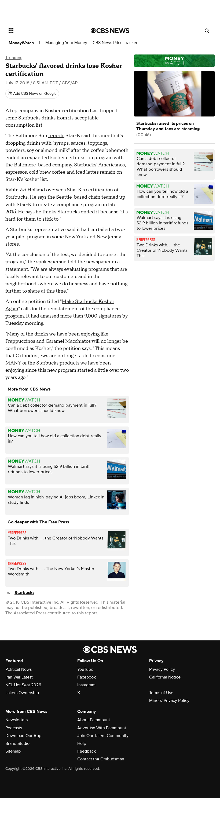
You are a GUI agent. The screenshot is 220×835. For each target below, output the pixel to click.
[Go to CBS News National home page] (110, 30)
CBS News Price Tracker (115, 42)
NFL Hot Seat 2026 (23, 685)
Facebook (86, 677)
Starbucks (24, 592)
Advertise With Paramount (101, 728)
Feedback (86, 751)
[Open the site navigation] (42, 30)
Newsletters (16, 720)
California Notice (165, 677)
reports (56, 136)
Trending (14, 58)
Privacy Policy (162, 669)
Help (81, 743)
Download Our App (23, 736)
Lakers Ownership (22, 693)
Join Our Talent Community (103, 736)
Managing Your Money (66, 42)
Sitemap (13, 751)
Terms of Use (161, 693)
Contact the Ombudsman (100, 759)
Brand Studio (17, 743)
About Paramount (93, 720)
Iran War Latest (19, 677)
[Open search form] (206, 31)
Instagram (86, 685)
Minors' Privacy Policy (169, 700)
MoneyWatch (21, 43)
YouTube (85, 669)
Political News (18, 669)
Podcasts (13, 728)
